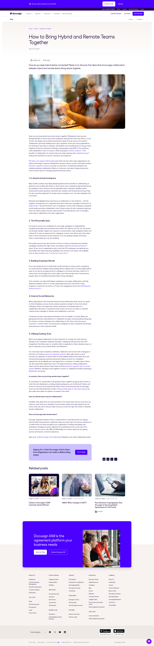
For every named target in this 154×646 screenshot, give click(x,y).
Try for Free (138, 14)
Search (118, 9)
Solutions (37, 14)
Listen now (36, 60)
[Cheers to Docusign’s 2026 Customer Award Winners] (44, 485)
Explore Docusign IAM (58, 552)
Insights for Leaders (45, 29)
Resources (47, 14)
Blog (36, 29)
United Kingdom (35, 632)
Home (30, 29)
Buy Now (127, 14)
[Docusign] (16, 13)
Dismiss (120, 4)
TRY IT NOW (81, 452)
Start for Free (40, 552)
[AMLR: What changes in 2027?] (77, 485)
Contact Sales (116, 14)
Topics (130, 19)
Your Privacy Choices (52, 642)
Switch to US (109, 4)
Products (28, 14)
